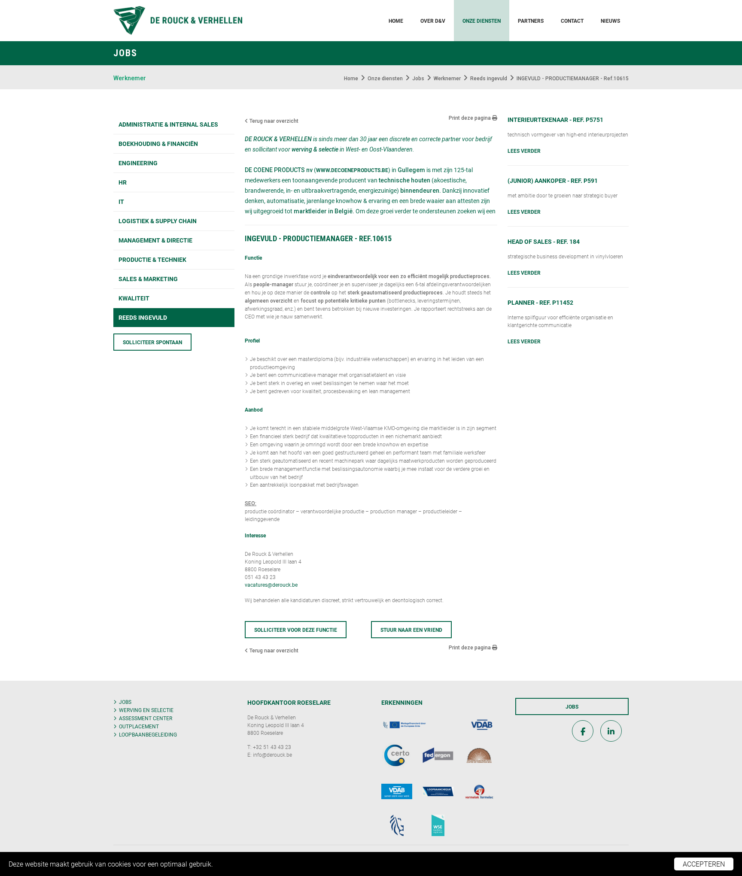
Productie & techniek (152, 259)
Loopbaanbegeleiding (148, 734)
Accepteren (704, 863)
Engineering (138, 163)
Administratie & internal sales (168, 124)
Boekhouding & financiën (158, 143)
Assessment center (145, 718)
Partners (531, 20)
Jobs (125, 701)
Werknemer (129, 78)
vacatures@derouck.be (271, 584)
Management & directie (155, 240)
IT (121, 201)
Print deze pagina (470, 118)
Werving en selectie (146, 709)
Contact (572, 20)
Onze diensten (481, 20)
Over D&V (432, 20)
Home (396, 20)
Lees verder (524, 150)
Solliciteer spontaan (152, 342)
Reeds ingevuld (143, 317)
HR (123, 182)
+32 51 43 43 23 (272, 746)
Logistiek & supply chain (158, 221)
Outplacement (139, 726)
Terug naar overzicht (273, 121)
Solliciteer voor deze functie (295, 629)
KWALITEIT (134, 298)
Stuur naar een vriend (411, 629)
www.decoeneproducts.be (352, 170)
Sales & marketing (148, 279)
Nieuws (610, 20)
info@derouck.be (272, 754)
